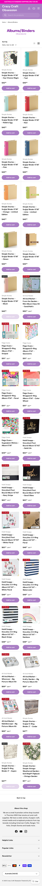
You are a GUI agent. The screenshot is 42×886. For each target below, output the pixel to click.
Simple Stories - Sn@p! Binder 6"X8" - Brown (31, 256)
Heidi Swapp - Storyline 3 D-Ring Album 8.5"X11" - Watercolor (30, 586)
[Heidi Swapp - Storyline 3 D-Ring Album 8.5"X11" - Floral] (31, 520)
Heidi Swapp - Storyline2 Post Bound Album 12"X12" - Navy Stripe (10, 491)
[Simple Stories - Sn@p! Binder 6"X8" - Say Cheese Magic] (10, 58)
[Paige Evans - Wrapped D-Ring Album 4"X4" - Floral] (10, 378)
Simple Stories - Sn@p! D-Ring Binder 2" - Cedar (30, 724)
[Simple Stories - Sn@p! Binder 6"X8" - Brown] (31, 239)
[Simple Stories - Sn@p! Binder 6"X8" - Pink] (10, 147)
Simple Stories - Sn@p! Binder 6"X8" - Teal (31, 75)
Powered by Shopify (28, 881)
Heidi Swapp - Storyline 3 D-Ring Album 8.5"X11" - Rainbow (30, 633)
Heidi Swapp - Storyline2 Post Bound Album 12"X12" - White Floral (10, 539)
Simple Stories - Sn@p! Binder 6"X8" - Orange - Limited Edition (10, 211)
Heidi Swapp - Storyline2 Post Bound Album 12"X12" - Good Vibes (31, 492)
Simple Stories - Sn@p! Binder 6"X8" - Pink (10, 164)
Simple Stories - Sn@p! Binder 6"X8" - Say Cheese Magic (10, 75)
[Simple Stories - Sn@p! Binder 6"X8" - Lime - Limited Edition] (31, 192)
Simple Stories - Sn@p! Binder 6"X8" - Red (31, 120)
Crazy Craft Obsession (14, 881)
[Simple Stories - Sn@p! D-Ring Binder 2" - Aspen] (10, 751)
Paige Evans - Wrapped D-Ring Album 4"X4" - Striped (9, 350)
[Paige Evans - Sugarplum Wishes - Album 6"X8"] (10, 426)
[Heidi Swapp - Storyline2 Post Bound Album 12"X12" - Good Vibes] (31, 473)
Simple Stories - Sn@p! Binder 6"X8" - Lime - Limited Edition (31, 211)
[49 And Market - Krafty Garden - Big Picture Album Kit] (31, 662)
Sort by (4, 42)
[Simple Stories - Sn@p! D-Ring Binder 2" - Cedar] (31, 706)
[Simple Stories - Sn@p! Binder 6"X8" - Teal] (31, 58)
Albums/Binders (13, 22)
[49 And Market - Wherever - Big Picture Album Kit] (10, 662)
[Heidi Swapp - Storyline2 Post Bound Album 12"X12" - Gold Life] (31, 426)
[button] (33, 8)
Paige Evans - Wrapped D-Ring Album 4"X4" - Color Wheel (31, 397)
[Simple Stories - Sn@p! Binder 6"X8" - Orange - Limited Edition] (10, 192)
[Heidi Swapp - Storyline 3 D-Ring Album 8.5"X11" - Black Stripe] (10, 614)
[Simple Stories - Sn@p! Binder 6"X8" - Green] (10, 239)
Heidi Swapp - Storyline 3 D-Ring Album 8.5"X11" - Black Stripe (9, 633)
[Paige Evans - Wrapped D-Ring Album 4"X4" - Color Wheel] (31, 378)
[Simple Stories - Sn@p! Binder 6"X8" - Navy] (31, 147)
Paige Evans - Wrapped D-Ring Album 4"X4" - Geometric (30, 350)
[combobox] (21, 15)
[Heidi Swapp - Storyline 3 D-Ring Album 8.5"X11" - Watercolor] (31, 567)
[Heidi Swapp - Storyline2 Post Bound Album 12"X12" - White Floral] (10, 520)
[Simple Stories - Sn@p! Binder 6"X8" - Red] (31, 103)
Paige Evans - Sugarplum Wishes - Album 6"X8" (10, 443)
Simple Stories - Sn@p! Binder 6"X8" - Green (10, 256)
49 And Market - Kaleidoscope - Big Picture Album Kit (9, 723)
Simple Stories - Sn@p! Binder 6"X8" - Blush (10, 301)
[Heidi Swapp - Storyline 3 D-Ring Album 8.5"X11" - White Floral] (10, 567)
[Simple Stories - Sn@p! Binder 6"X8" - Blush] (10, 284)
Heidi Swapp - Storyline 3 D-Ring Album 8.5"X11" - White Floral (9, 586)
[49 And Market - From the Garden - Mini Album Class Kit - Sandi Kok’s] (31, 284)
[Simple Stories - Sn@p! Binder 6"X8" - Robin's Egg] (10, 103)
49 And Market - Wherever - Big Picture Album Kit (9, 679)
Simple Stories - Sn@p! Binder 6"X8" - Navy (31, 164)
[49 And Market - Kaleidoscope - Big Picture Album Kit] (10, 706)
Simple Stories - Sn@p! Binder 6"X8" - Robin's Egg (10, 120)
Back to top (21, 798)
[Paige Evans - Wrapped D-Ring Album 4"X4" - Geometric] (31, 331)
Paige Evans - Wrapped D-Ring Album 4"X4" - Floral (10, 395)
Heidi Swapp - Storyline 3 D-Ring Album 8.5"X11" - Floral (30, 539)
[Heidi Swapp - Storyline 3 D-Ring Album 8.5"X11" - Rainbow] (31, 615)
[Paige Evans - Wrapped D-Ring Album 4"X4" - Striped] (10, 331)
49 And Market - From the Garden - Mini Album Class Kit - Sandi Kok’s (31, 303)
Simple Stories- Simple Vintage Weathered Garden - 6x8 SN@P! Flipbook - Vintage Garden (31, 771)
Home (4, 22)
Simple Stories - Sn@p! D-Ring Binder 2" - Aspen (9, 768)
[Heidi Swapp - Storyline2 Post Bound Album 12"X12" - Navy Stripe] (10, 473)
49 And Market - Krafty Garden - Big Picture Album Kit (31, 679)
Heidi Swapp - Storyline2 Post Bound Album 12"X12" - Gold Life (31, 444)
